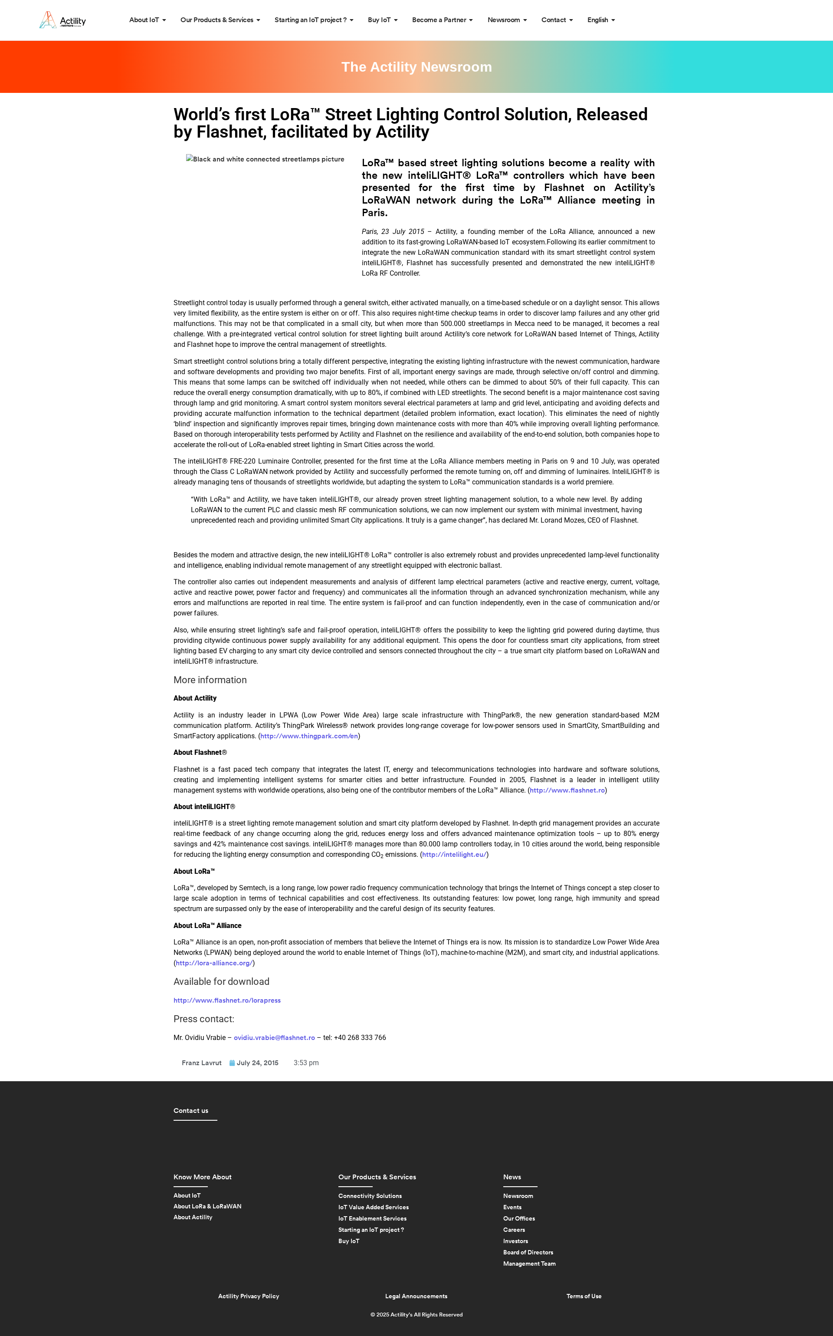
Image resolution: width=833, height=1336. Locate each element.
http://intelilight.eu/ (454, 854)
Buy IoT (349, 1241)
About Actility (193, 1217)
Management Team (529, 1264)
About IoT (187, 1196)
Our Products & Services (377, 1177)
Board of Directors (528, 1253)
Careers (514, 1230)
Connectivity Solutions (370, 1196)
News (512, 1177)
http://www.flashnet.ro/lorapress (227, 1000)
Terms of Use (584, 1296)
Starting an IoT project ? (371, 1230)
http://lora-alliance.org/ (214, 963)
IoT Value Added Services (373, 1207)
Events (512, 1207)
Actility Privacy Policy (248, 1296)
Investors (515, 1241)
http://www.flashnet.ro (567, 790)
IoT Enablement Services (372, 1219)
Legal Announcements (416, 1296)
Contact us (191, 1110)
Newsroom (518, 1196)
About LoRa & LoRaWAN (208, 1207)
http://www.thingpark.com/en (309, 736)
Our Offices (519, 1219)
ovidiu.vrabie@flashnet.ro (274, 1037)
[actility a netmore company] (62, 20)
